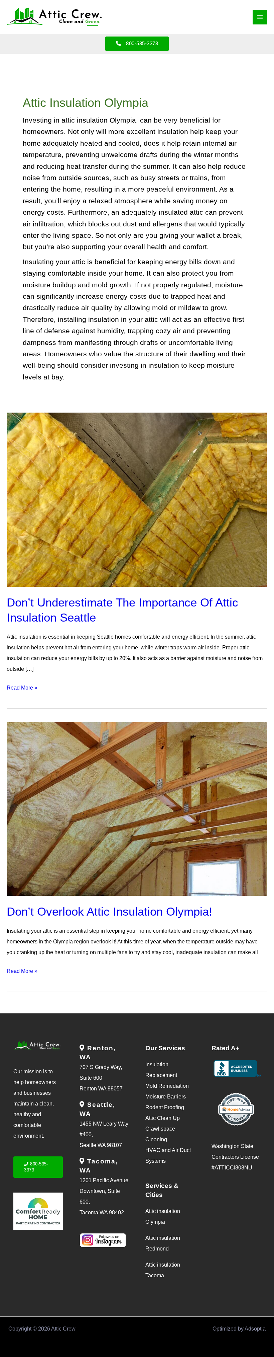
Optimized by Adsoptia (239, 1329)
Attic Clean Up (162, 1118)
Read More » (22, 687)
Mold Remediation (167, 1086)
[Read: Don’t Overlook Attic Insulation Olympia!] (137, 808)
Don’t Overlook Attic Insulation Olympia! (109, 911)
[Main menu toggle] (260, 17)
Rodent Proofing (164, 1107)
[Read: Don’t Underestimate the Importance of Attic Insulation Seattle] (137, 499)
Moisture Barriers (165, 1096)
